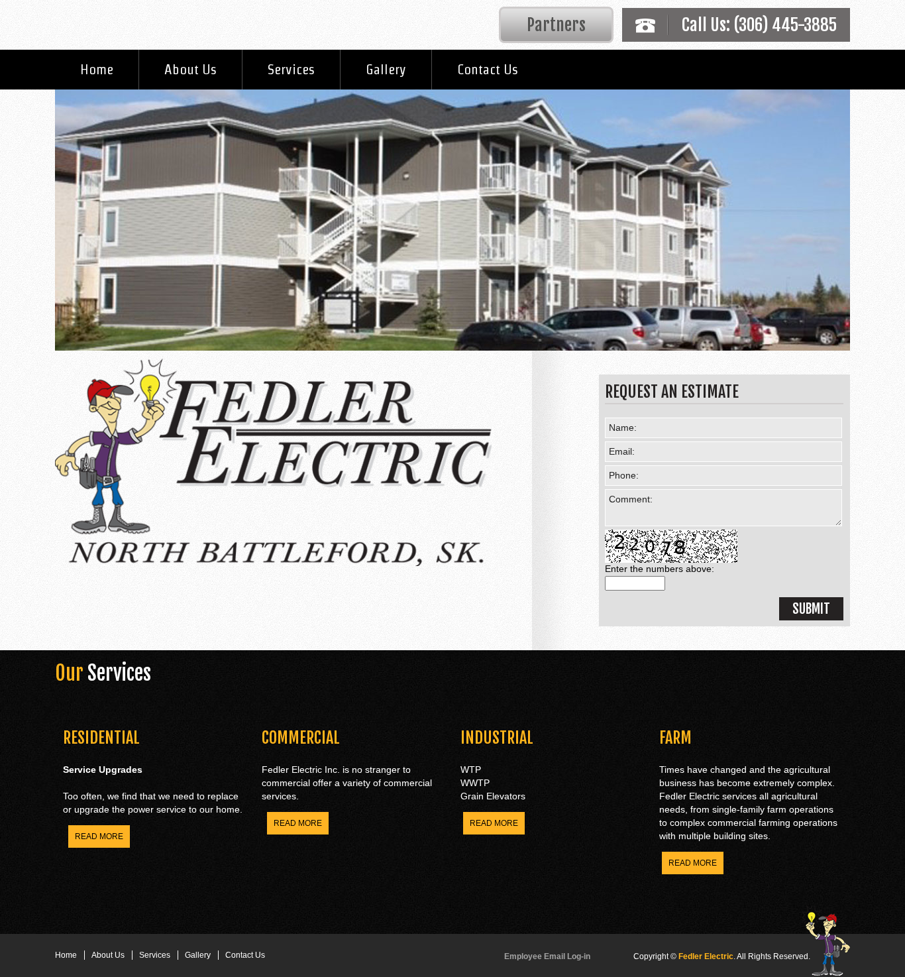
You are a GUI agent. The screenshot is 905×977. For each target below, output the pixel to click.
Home (96, 69)
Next (860, 217)
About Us (190, 69)
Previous (45, 217)
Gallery (386, 69)
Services (291, 69)
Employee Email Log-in (547, 956)
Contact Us (487, 69)
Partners (556, 25)
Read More (99, 836)
